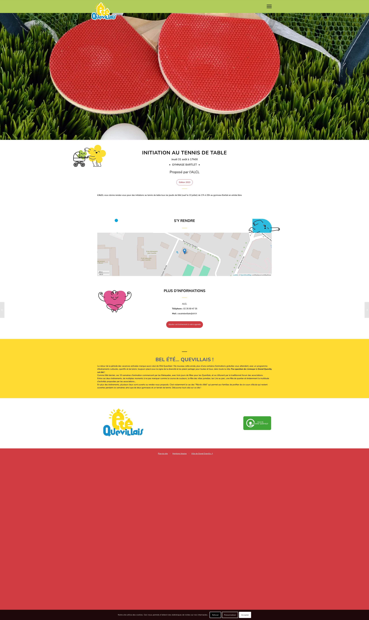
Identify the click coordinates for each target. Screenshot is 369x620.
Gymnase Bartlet (185, 164)
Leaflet (235, 275)
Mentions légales (179, 453)
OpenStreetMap (245, 275)
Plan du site (163, 453)
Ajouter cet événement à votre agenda (185, 324)
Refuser (215, 615)
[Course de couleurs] (2, 310)
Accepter (245, 615)
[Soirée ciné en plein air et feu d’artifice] (367, 310)
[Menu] (268, 6)
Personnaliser (230, 615)
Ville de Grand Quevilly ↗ (202, 453)
